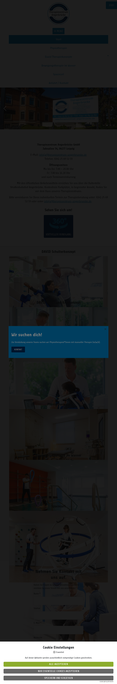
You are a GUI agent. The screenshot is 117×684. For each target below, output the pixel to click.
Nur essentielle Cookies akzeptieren (58, 671)
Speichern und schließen (58, 678)
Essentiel (60, 652)
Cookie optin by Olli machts (106, 681)
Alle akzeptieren (58, 664)
